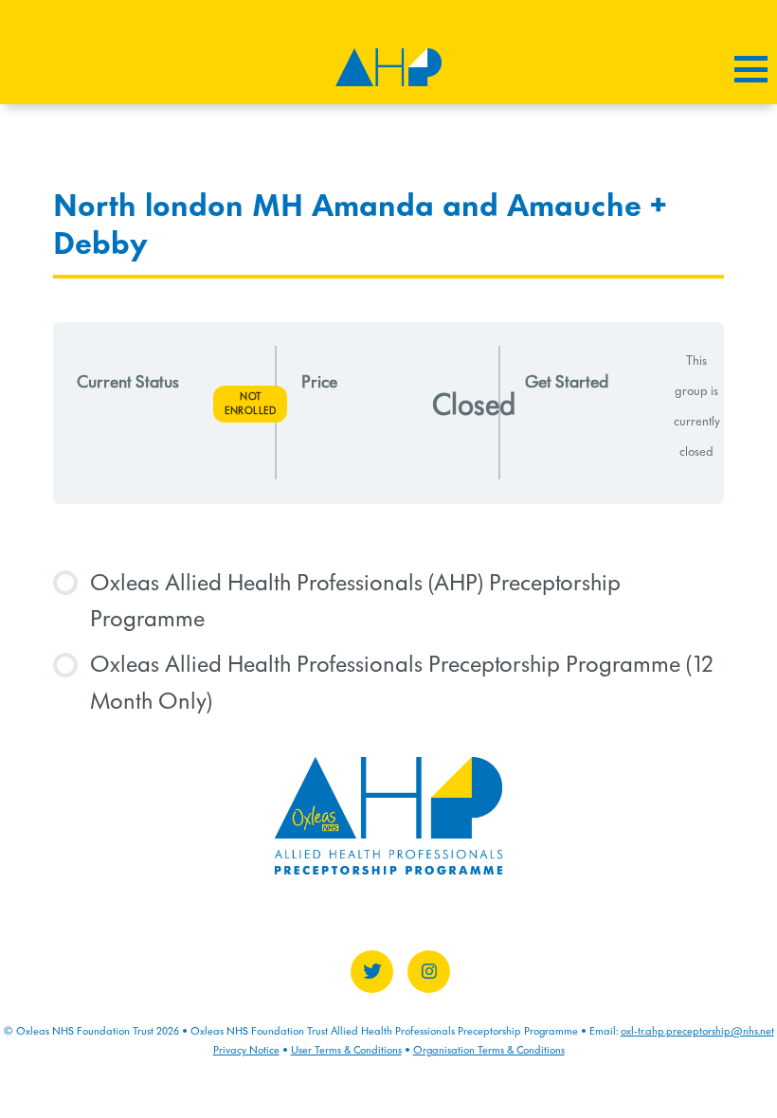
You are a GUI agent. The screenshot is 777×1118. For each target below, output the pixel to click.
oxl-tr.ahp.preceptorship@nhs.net (697, 1030)
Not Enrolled (250, 403)
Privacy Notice (246, 1049)
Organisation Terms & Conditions (489, 1049)
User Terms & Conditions (346, 1049)
